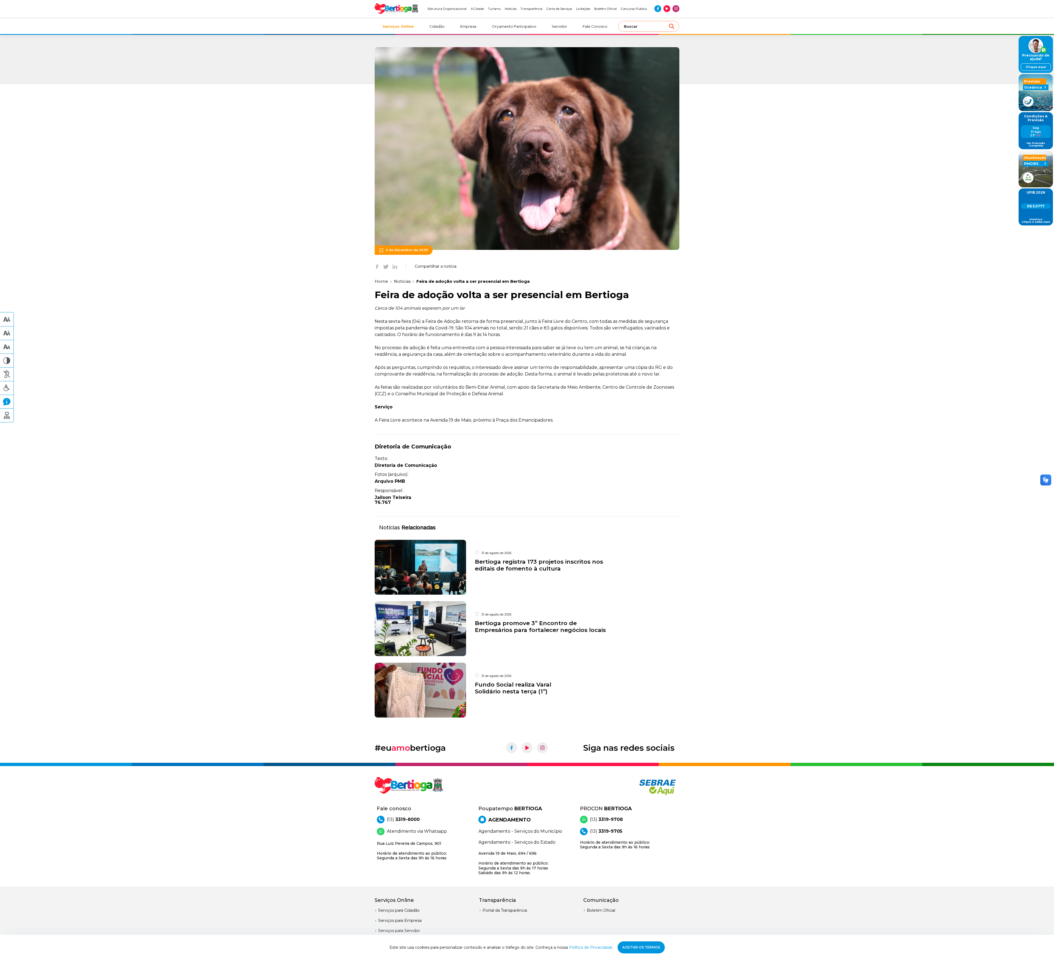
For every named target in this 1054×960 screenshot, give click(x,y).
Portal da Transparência (505, 910)
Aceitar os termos (641, 947)
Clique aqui (1036, 67)
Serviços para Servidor (399, 930)
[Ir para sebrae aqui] (644, 787)
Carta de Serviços (559, 9)
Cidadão (437, 26)
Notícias (511, 9)
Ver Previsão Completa (1036, 144)
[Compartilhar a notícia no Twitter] (386, 266)
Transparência (531, 9)
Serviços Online (398, 26)
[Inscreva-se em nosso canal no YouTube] (666, 8)
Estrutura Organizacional (447, 9)
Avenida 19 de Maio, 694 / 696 (513, 863)
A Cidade (477, 9)
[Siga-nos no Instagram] (675, 8)
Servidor (559, 26)
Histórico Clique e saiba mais (1036, 220)
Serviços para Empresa (400, 920)
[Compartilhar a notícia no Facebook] (377, 266)
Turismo (494, 9)
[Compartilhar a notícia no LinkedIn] (395, 266)
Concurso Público (634, 9)
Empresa (468, 26)
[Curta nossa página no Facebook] (657, 8)
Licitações (583, 9)
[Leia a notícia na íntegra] (527, 567)
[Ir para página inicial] (397, 8)
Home (381, 281)
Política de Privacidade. (591, 947)
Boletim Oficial (605, 9)
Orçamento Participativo (514, 26)
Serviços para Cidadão (399, 910)
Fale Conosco (595, 26)
